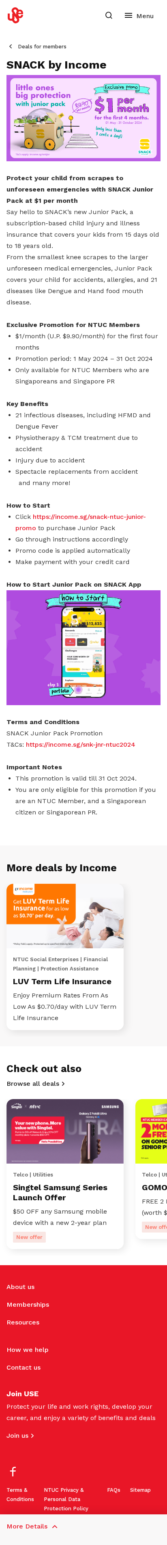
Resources (22, 1322)
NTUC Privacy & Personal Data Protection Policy (66, 1499)
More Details (26, 1526)
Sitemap (140, 1490)
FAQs (113, 1490)
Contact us (23, 1367)
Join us (17, 1435)
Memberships (27, 1304)
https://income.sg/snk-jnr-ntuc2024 (80, 744)
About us (20, 1287)
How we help (27, 1349)
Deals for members (42, 47)
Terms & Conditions (20, 1494)
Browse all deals (32, 1083)
